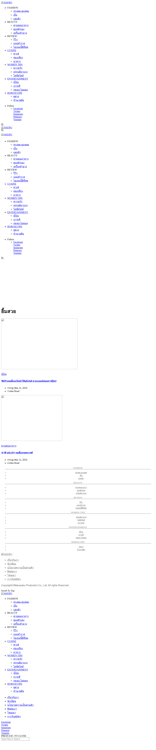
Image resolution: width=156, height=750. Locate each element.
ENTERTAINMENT (17, 669)
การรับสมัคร (14, 579)
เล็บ (81, 475)
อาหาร (17, 652)
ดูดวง (81, 547)
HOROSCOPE (14, 684)
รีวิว (81, 502)
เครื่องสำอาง (20, 624)
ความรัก (81, 523)
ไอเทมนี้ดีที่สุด (81, 508)
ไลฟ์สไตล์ (81, 520)
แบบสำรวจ (81, 505)
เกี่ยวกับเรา (13, 560)
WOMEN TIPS (15, 655)
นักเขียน (11, 563)
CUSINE (11, 641)
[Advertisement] (78, 282)
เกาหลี (81, 535)
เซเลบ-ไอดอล (81, 538)
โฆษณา (11, 575)
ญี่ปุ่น (4, 374)
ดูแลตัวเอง (81, 490)
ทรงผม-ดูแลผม (81, 473)
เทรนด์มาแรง (81, 493)
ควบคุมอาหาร (8, 446)
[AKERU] (6, 2)
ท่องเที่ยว (18, 648)
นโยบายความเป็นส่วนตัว (20, 567)
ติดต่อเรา (12, 571)
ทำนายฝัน (81, 550)
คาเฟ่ (16, 644)
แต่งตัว (81, 478)
